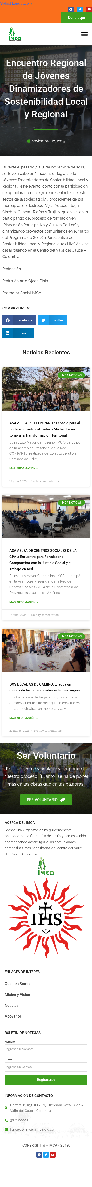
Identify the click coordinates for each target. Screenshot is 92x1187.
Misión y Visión (17, 994)
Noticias (11, 1005)
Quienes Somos (18, 984)
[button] (84, 34)
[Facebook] (71, 9)
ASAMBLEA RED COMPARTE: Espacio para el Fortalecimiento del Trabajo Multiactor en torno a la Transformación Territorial (44, 429)
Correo (9, 1059)
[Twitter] (80, 9)
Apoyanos (13, 1016)
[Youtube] (89, 9)
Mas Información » (23, 468)
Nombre (10, 1041)
